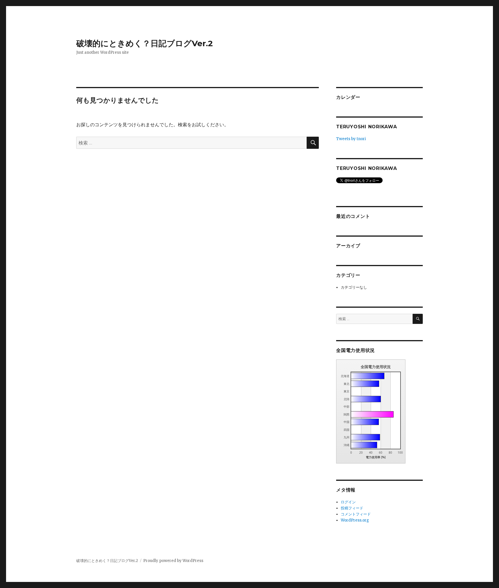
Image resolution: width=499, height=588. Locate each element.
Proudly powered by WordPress (173, 560)
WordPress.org (355, 520)
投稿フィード (352, 508)
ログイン (348, 502)
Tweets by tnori (351, 138)
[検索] (418, 319)
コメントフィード (356, 514)
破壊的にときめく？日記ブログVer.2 (144, 43)
